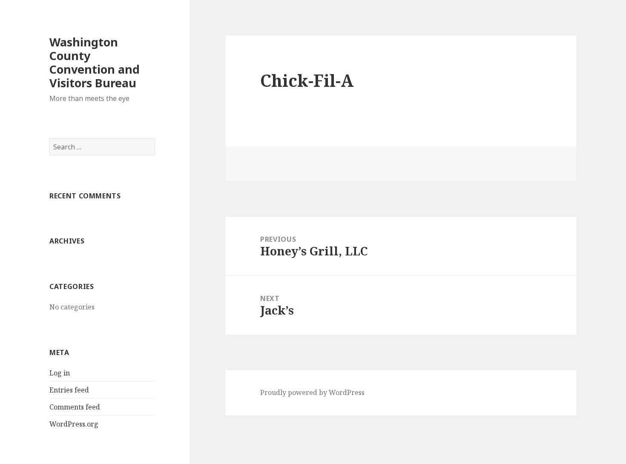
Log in (59, 373)
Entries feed (69, 390)
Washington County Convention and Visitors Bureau (94, 62)
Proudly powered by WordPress (312, 392)
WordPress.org (73, 424)
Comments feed (74, 407)
